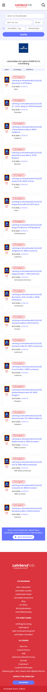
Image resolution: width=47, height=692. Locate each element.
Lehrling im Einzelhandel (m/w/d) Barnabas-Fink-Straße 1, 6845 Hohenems (27, 297)
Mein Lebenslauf (23, 587)
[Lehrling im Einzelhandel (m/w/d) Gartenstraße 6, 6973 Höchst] (7, 319)
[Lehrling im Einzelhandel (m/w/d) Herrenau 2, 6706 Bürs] (7, 80)
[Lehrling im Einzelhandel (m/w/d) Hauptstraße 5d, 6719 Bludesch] (7, 224)
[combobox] (24, 16)
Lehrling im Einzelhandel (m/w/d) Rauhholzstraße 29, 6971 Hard (27, 203)
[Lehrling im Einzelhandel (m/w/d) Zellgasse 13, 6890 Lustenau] (7, 247)
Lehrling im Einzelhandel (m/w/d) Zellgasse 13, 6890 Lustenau (27, 249)
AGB (23, 653)
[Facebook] (18, 574)
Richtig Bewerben (23, 608)
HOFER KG (24, 86)
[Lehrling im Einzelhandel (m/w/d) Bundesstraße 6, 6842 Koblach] (7, 507)
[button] (4, 28)
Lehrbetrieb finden (24, 594)
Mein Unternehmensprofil (23, 631)
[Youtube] (26, 574)
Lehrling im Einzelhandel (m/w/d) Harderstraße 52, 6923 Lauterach (27, 344)
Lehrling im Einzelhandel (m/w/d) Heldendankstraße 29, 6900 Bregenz (27, 392)
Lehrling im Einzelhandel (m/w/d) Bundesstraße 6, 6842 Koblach (27, 509)
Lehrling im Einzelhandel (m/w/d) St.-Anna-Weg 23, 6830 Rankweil (27, 105)
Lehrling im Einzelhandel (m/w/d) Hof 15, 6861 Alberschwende (27, 463)
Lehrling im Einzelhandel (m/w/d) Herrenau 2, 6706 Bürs (27, 81)
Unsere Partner (23, 650)
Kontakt (23, 660)
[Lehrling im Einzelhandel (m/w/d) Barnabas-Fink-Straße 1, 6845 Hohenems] (7, 293)
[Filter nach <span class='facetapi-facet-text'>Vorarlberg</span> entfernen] (12, 70)
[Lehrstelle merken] (7, 85)
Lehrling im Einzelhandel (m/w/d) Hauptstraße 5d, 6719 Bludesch (27, 226)
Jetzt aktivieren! (24, 537)
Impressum (23, 664)
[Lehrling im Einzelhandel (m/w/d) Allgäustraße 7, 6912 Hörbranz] (7, 270)
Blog (23, 601)
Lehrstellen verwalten (23, 634)
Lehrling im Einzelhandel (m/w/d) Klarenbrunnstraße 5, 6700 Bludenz (27, 155)
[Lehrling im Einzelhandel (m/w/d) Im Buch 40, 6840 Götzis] (7, 178)
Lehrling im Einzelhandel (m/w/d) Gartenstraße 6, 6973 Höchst (27, 321)
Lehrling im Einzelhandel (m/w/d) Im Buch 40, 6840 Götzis (27, 179)
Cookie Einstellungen (24, 667)
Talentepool (23, 627)
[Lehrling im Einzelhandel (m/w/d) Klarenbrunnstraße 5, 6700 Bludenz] (7, 152)
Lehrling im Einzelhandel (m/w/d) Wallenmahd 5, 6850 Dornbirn (27, 440)
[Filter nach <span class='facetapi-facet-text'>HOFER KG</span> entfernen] (24, 70)
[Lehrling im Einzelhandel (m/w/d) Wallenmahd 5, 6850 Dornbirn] (7, 438)
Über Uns (23, 646)
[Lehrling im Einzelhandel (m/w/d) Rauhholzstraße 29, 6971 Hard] (7, 201)
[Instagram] (22, 574)
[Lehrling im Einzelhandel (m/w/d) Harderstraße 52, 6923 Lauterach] (7, 343)
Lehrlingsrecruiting (23, 624)
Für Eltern (24, 605)
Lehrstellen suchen (23, 590)
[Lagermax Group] (23, 48)
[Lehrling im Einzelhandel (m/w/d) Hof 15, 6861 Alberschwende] (7, 461)
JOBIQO (22, 689)
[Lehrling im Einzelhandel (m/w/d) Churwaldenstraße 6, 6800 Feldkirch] (7, 126)
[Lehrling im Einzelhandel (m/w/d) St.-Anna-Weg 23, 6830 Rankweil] (7, 103)
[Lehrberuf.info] (23, 5)
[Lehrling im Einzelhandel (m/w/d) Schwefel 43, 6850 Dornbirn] (7, 484)
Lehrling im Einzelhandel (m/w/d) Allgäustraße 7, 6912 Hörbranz (27, 272)
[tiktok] (29, 574)
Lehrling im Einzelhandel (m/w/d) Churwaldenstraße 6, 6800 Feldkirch (27, 129)
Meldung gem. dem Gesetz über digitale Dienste (23, 671)
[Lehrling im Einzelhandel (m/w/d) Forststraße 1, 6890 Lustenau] (7, 366)
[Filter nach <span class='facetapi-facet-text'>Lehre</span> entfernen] (3, 70)
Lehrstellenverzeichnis (23, 598)
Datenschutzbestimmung (23, 657)
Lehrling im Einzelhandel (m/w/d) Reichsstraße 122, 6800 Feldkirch (27, 417)
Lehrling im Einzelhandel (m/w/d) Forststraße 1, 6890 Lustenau (27, 368)
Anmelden (23, 682)
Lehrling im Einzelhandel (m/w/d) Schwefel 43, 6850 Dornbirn (27, 486)
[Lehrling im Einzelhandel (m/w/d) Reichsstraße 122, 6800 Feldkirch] (7, 415)
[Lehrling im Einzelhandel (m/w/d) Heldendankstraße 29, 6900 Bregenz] (7, 389)
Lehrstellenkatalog (23, 612)
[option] (23, 48)
